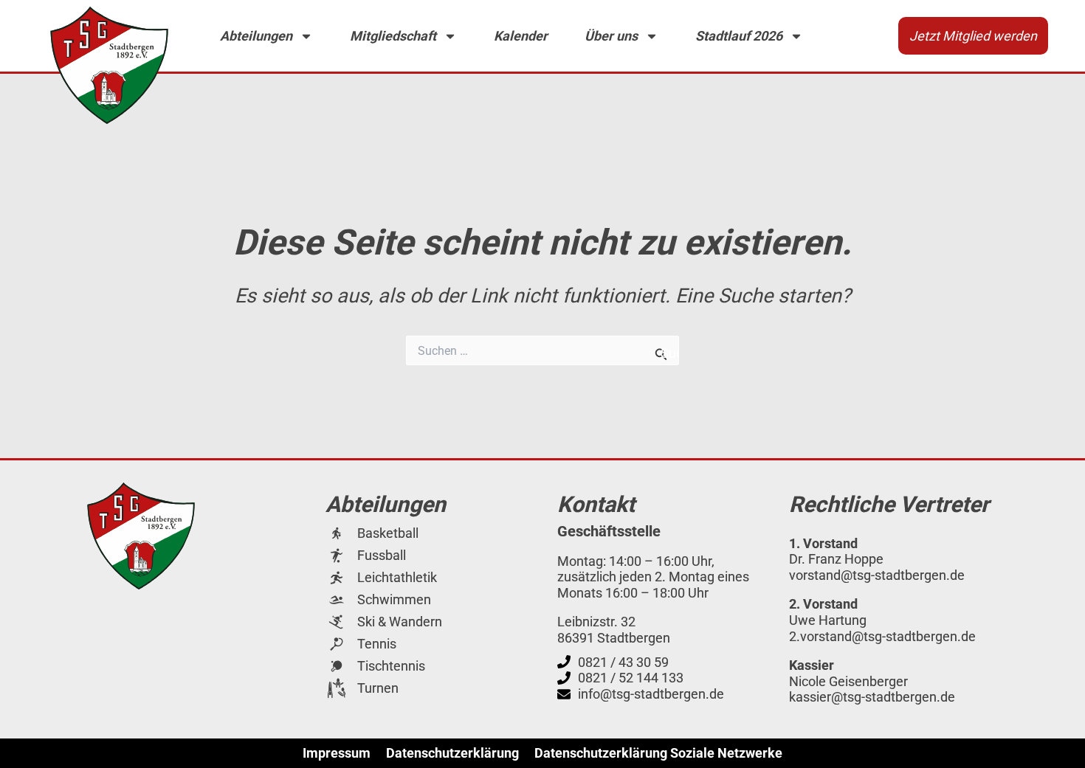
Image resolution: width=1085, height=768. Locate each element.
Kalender (521, 36)
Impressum (337, 753)
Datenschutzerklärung (452, 753)
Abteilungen (256, 36)
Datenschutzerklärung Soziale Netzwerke (658, 753)
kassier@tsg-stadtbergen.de (872, 697)
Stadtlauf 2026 (738, 36)
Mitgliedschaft (393, 36)
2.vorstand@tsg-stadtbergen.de (882, 636)
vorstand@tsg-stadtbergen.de (877, 575)
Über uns (611, 36)
